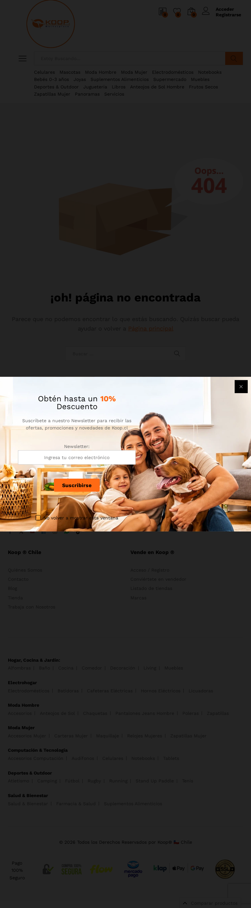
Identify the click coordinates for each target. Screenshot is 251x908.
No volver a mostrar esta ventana (80, 517)
